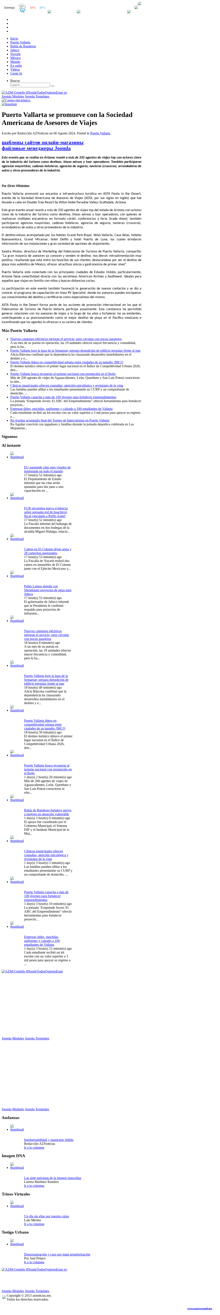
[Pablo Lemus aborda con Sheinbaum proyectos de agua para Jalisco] (17, 576)
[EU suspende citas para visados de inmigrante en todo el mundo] (17, 457)
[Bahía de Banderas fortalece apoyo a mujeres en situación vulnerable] (17, 800)
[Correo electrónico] (16, 100)
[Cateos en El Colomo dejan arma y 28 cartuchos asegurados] (17, 539)
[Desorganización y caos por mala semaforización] (17, 1244)
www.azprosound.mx (199, 1308)
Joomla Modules (13, 96)
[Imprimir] (9, 104)
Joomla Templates (37, 96)
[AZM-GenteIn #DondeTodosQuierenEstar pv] (34, 92)
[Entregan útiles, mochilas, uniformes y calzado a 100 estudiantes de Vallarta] (17, 926)
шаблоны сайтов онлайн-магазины (43, 142)
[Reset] (52, 86)
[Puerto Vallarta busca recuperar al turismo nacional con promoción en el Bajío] (17, 755)
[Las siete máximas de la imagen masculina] (17, 1167)
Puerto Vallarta (100, 133)
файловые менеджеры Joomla (36, 148)
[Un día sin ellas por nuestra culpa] (17, 1206)
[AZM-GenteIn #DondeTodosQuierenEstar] (32, 971)
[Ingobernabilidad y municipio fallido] (17, 1129)
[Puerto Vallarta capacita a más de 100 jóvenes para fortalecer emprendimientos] (17, 882)
